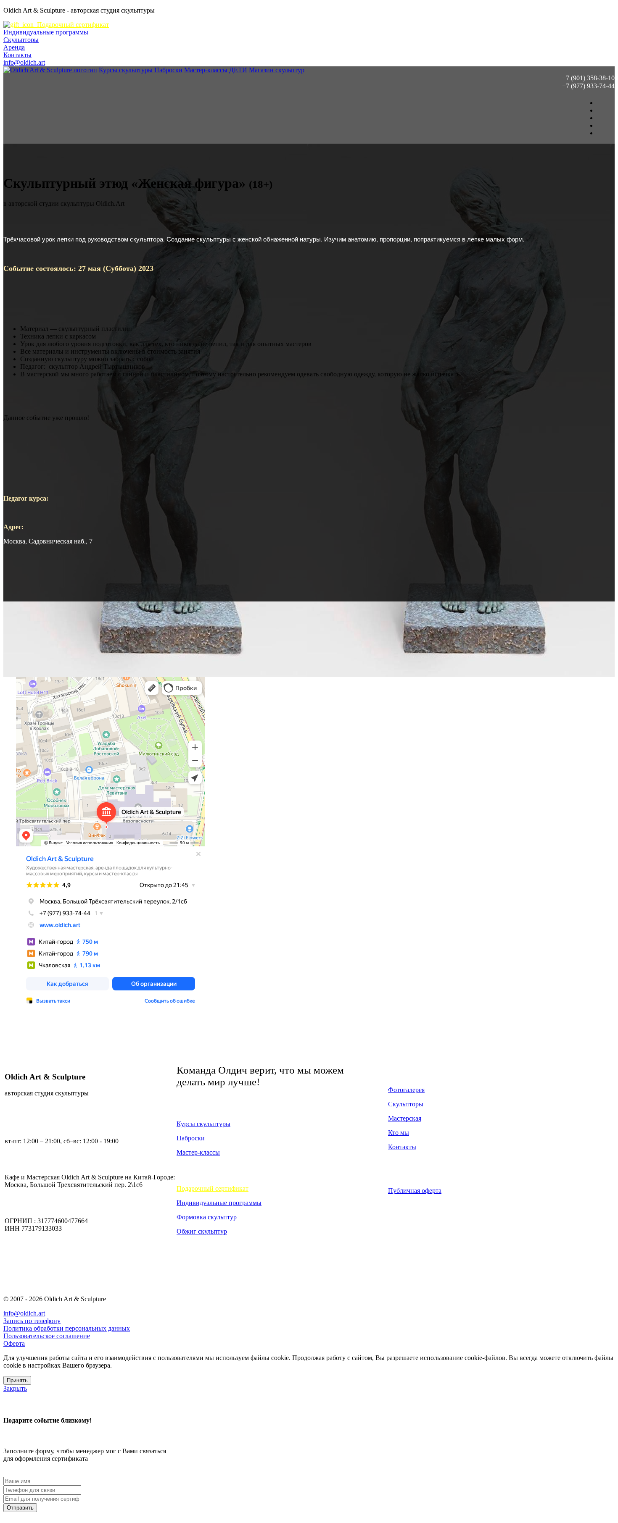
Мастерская (404, 1118)
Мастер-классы (205, 70)
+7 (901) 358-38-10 (588, 77)
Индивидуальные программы (45, 32)
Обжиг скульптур (202, 1231)
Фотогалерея (406, 1089)
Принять (17, 1380)
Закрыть (15, 1388)
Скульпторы (21, 39)
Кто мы (398, 1132)
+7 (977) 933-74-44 (588, 85)
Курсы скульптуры (126, 70)
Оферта (14, 1343)
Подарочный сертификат (71, 24)
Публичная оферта (414, 1190)
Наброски (168, 70)
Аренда (14, 47)
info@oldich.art (24, 62)
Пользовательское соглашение (46, 1335)
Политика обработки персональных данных (66, 1328)
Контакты (17, 54)
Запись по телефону (32, 1320)
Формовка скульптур (207, 1217)
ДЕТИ (238, 70)
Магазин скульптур (276, 70)
